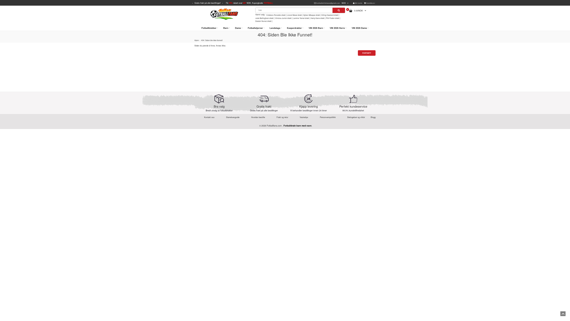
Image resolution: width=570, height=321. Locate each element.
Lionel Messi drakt (294, 15)
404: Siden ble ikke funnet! (212, 40)
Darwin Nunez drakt (263, 21)
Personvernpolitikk (328, 117)
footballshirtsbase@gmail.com (328, 3)
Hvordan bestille (258, 117)
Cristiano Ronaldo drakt (275, 15)
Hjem (196, 40)
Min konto (358, 3)
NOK (344, 3)
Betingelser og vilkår (356, 117)
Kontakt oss (209, 117)
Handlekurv (370, 3)
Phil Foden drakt (332, 18)
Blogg (373, 117)
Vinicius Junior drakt (283, 18)
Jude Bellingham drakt (264, 18)
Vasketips (304, 117)
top (563, 314)
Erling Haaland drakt (330, 15)
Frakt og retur (282, 117)
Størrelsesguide (232, 117)
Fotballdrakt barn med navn (298, 125)
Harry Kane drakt (317, 18)
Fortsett (366, 53)
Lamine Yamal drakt (301, 18)
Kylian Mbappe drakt (311, 15)
